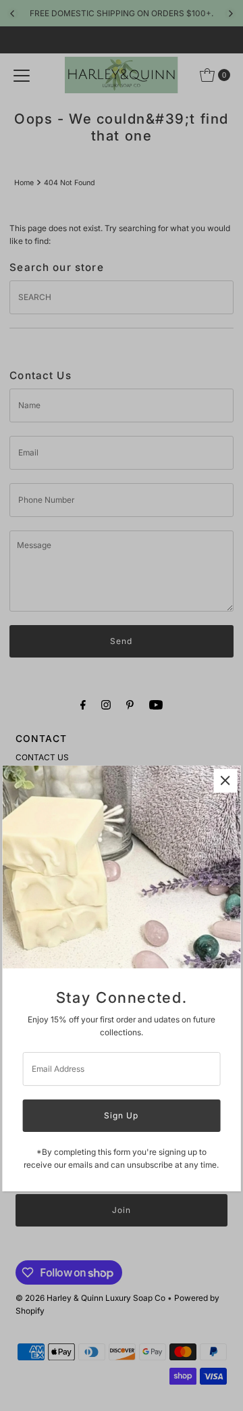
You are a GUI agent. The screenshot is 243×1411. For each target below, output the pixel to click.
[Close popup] (225, 781)
